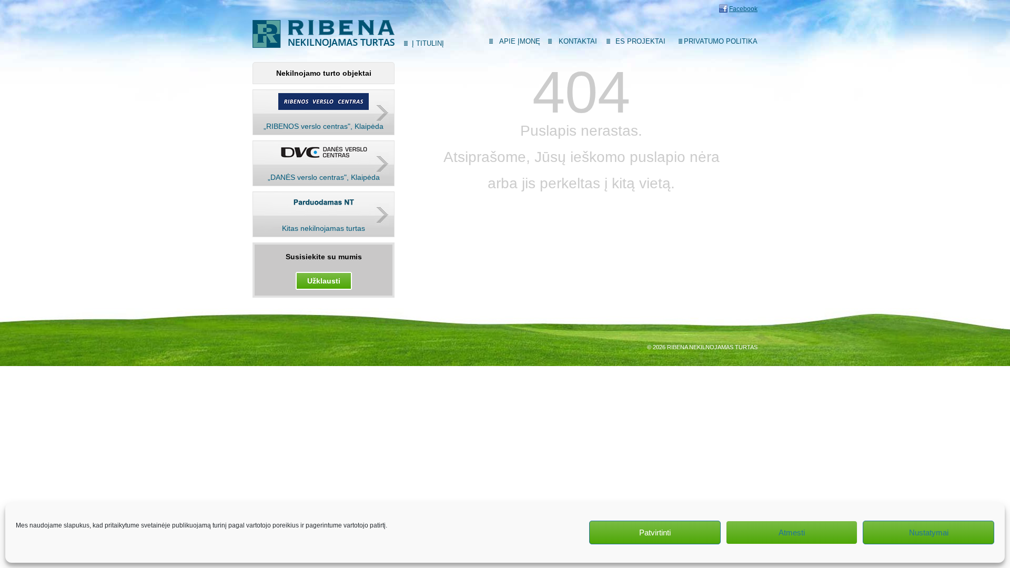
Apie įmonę (519, 41)
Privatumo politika (721, 41)
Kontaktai (578, 41)
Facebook (743, 9)
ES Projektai (640, 41)
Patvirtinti (655, 532)
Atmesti (792, 532)
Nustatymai (928, 532)
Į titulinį (428, 43)
